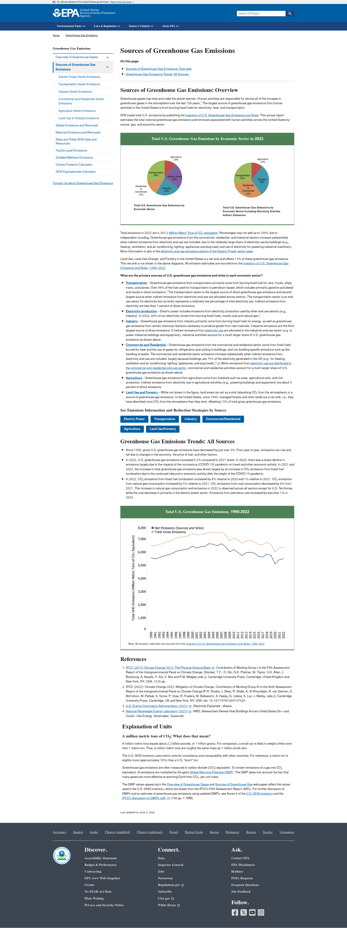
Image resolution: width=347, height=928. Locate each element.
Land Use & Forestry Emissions (79, 118)
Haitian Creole (194, 832)
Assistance (59, 832)
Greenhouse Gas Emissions (82, 35)
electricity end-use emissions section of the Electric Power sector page (207, 251)
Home (56, 35)
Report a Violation (139, 26)
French (174, 832)
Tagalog (268, 832)
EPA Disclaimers (243, 865)
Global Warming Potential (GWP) (212, 772)
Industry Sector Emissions (75, 92)
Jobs (161, 871)
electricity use (214, 330)
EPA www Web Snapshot (102, 878)
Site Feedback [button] (241, 891)
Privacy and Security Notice (104, 905)
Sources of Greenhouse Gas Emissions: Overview (159, 69)
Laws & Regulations (105, 26)
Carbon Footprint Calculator (74, 165)
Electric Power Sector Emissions (79, 77)
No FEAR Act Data (98, 891)
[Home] (84, 13)
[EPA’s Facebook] (235, 912)
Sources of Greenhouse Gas (233, 784)
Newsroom (165, 878)
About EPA (168, 26)
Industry (191, 419)
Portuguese (232, 832)
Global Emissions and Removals (77, 125)
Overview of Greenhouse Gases (188, 784)
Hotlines (237, 871)
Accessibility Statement (101, 858)
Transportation (164, 419)
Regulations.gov (169, 885)
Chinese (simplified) (117, 832)
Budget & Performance (101, 865)
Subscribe (165, 891)
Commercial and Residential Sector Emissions (81, 101)
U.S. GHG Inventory (259, 794)
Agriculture (132, 429)
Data (161, 858)
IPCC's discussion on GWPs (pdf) (144, 798)
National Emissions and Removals (78, 132)
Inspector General (170, 865)
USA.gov (164, 898)
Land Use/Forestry (163, 429)
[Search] (290, 13)
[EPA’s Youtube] (252, 912)
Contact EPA (240, 858)
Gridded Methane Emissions (74, 157)
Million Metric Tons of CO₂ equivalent (193, 233)
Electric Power (134, 419)
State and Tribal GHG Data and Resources (76, 141)
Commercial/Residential (223, 419)
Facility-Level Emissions (71, 150)
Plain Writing (94, 898)
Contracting (93, 871)
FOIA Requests (242, 878)
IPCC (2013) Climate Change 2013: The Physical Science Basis (168, 668)
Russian (251, 832)
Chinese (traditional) (150, 832)
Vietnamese (286, 832)
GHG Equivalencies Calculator (76, 172)
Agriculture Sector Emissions (77, 111)
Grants (89, 885)
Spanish (78, 832)
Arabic (94, 832)
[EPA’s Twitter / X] (243, 912)
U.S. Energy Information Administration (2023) (157, 706)
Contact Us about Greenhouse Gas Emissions (83, 183)
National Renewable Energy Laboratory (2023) (157, 711)
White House (167, 905)
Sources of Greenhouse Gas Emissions (75, 67)
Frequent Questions (245, 885)
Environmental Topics (69, 26)
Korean (214, 832)
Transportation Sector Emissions (79, 84)
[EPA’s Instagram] (261, 912)
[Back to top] (337, 918)
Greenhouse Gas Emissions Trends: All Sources (157, 74)
